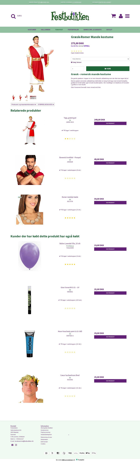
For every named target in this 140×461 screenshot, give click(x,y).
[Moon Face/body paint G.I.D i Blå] (30, 348)
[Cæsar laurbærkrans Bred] (30, 392)
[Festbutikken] (70, 16)
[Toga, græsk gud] (30, 134)
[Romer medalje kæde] (30, 214)
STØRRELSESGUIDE (45, 104)
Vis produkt (110, 123)
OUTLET (109, 29)
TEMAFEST (59, 29)
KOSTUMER (32, 29)
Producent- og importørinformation (23, 104)
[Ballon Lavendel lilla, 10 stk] (30, 260)
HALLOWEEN (45, 29)
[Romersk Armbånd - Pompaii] (30, 174)
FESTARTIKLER (73, 29)
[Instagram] (16, 445)
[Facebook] (13, 445)
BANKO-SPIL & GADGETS (92, 29)
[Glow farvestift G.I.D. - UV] (30, 304)
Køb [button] (109, 69)
